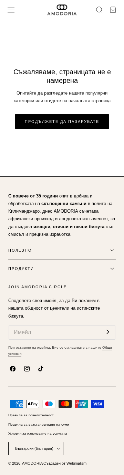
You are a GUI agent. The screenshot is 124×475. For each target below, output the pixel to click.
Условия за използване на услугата (37, 433)
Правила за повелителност (31, 415)
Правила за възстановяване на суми (38, 424)
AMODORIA (32, 463)
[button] (11, 10)
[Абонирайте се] (108, 332)
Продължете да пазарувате (62, 121)
